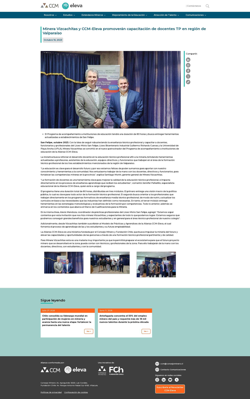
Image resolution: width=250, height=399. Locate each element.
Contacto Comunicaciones (173, 370)
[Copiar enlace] (188, 82)
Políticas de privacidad (51, 392)
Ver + (89, 331)
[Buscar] (207, 6)
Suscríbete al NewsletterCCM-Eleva (170, 389)
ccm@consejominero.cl (171, 364)
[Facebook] (188, 71)
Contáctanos (194, 6)
